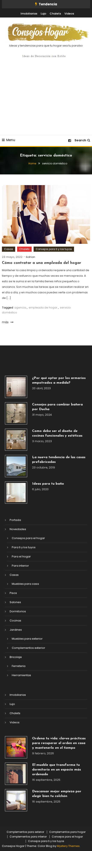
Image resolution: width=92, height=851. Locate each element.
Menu (10, 140)
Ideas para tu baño (48, 483)
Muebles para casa (25, 584)
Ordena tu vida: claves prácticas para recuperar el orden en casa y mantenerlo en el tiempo (59, 743)
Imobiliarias (29, 14)
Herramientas (21, 675)
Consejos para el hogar (28, 538)
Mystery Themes (68, 846)
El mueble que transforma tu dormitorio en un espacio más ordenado (56, 769)
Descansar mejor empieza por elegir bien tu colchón (56, 794)
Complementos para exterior (25, 832)
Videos (69, 14)
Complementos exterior (28, 648)
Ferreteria (18, 666)
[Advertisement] (46, 101)
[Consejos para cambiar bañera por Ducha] (16, 413)
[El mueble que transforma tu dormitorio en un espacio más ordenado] (16, 774)
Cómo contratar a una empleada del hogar (41, 263)
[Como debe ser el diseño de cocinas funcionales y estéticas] (16, 440)
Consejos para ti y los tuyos (54, 249)
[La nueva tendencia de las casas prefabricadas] (16, 466)
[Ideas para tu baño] (16, 492)
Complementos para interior (28, 836)
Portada (15, 520)
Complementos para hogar (67, 832)
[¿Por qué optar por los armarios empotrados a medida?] (16, 387)
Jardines (16, 630)
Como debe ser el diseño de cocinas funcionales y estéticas (57, 433)
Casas (8, 249)
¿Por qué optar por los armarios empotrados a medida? (59, 380)
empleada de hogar (43, 308)
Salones (15, 602)
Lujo (43, 14)
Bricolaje (16, 657)
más (5, 322)
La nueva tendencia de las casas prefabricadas (58, 460)
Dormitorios (18, 611)
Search (80, 140)
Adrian (30, 257)
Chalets (55, 14)
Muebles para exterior (27, 639)
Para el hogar (21, 556)
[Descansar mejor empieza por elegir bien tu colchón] (16, 800)
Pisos (13, 593)
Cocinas (15, 621)
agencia (20, 308)
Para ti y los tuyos (24, 547)
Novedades (18, 529)
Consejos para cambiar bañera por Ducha (57, 407)
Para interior (20, 566)
